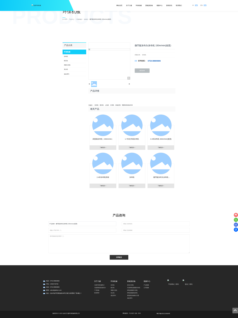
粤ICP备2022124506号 (163, 313)
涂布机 (144, 55)
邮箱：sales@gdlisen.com (54, 290)
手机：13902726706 (52, 284)
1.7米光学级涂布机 (132, 139)
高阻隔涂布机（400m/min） (103, 139)
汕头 (136, 313)
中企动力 (131, 313)
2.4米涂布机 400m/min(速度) (161, 139)
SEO (139, 313)
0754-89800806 (154, 61)
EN (201, 5)
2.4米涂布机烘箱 (103, 177)
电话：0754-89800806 (53, 281)
